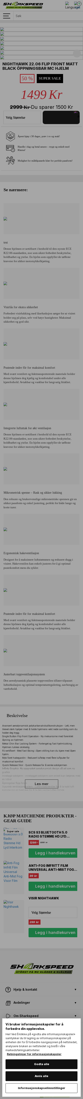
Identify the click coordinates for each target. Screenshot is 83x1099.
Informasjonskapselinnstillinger (41, 1088)
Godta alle (41, 1064)
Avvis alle (41, 1076)
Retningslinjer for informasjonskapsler (34, 1054)
